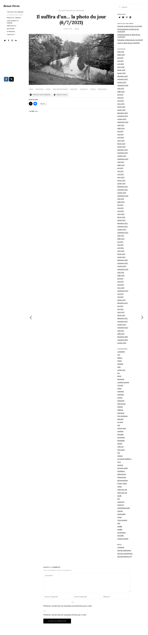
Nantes (119, 443)
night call (120, 447)
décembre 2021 (122, 223)
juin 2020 (120, 278)
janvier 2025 (121, 110)
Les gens (120, 422)
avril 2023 (120, 174)
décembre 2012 (122, 303)
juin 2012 (120, 306)
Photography (80, 10)
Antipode (120, 364)
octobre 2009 (121, 343)
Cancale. (120, 385)
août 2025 (120, 88)
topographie (121, 514)
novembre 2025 (122, 79)
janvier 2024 (121, 147)
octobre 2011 (121, 324)
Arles (119, 367)
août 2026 (120, 52)
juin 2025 (120, 94)
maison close (121, 428)
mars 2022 (120, 214)
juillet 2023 (121, 165)
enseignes (120, 391)
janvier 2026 (121, 73)
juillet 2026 (121, 55)
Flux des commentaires (125, 553)
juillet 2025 (121, 92)
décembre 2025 (122, 76)
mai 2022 (120, 208)
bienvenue (120, 379)
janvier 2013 (121, 300)
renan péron (102, 89)
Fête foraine (121, 404)
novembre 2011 (122, 321)
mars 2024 (120, 140)
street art (120, 505)
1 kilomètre (121, 352)
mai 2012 (120, 309)
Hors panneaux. (122, 416)
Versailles (120, 535)
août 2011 (120, 331)
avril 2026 (120, 64)
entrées (119, 398)
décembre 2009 (122, 337)
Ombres (120, 456)
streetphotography (123, 508)
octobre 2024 (121, 119)
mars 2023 (120, 177)
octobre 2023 (121, 156)
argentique (39, 89)
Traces (119, 517)
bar (118, 373)
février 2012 (121, 315)
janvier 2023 (121, 183)
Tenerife (120, 511)
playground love (122, 480)
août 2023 (120, 162)
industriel (120, 419)
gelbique (120, 410)
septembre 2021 (122, 232)
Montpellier (121, 440)
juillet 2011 (121, 334)
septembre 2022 (122, 196)
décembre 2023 (122, 150)
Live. (118, 425)
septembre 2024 (122, 122)
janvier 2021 (121, 257)
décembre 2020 (122, 260)
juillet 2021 (121, 239)
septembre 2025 (122, 85)
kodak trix (73, 89)
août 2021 (120, 235)
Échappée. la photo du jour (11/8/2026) (130, 40)
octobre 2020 (121, 266)
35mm (31, 89)
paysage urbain (122, 468)
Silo (118, 499)
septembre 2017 (122, 291)
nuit (118, 453)
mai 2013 (120, 297)
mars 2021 (120, 251)
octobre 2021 (121, 229)
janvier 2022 (121, 220)
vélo (118, 523)
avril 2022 (120, 211)
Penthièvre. (121, 471)
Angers (119, 361)
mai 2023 (120, 171)
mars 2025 (120, 104)
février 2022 (121, 217)
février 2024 (121, 144)
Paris (119, 462)
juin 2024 (120, 131)
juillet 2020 (121, 275)
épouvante (120, 401)
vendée (119, 526)
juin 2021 (120, 242)
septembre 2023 (122, 159)
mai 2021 (120, 245)
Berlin (119, 376)
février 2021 (121, 254)
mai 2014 (120, 294)
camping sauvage (123, 382)
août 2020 (120, 272)
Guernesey (120, 413)
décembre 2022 (122, 186)
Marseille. (120, 434)
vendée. (119, 529)
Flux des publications (124, 550)
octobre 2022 (121, 193)
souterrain (120, 502)
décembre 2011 (122, 318)
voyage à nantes (122, 539)
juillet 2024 (121, 128)
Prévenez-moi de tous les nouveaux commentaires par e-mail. (67, 606)
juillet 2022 (121, 202)
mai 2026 (120, 61)
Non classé (61, 10)
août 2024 (120, 125)
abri (118, 355)
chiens (119, 388)
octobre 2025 (121, 82)
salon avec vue (122, 489)
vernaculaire (121, 532)
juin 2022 (120, 205)
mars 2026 (120, 67)
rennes (119, 486)
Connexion (120, 547)
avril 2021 (120, 248)
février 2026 (121, 70)
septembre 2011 (122, 327)
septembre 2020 (122, 269)
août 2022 (120, 199)
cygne (48, 89)
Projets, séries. (122, 483)
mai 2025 (120, 98)
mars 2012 (120, 312)
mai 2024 (120, 134)
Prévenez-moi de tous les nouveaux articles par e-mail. (64, 615)
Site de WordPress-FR (124, 556)
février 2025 (121, 107)
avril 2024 (120, 137)
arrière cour (121, 370)
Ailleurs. (119, 358)
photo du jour (70, 10)
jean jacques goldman (60, 89)
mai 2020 (120, 281)
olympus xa (83, 89)
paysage (92, 89)
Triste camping (122, 520)
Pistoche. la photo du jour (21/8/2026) (129, 26)
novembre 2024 (122, 116)
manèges (120, 431)
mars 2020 (120, 288)
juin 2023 (120, 168)
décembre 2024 (122, 113)
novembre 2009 (122, 340)
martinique (121, 437)
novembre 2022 (122, 190)
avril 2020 (120, 285)
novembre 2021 (122, 226)
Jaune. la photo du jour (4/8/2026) (128, 43)
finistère (120, 407)
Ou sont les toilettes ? (124, 459)
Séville (119, 496)
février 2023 (121, 180)
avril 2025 (120, 101)
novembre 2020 (122, 263)
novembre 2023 (122, 153)
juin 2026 (120, 58)
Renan (77, 29)
